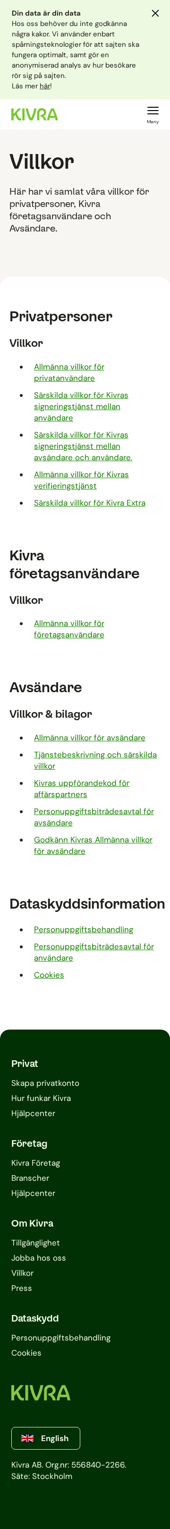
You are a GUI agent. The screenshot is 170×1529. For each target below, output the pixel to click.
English (54, 1438)
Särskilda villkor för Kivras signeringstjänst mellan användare (81, 406)
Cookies (49, 975)
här (45, 86)
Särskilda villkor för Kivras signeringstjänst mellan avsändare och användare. (83, 446)
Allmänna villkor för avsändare (89, 737)
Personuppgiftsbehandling (83, 929)
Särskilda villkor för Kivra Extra (89, 503)
